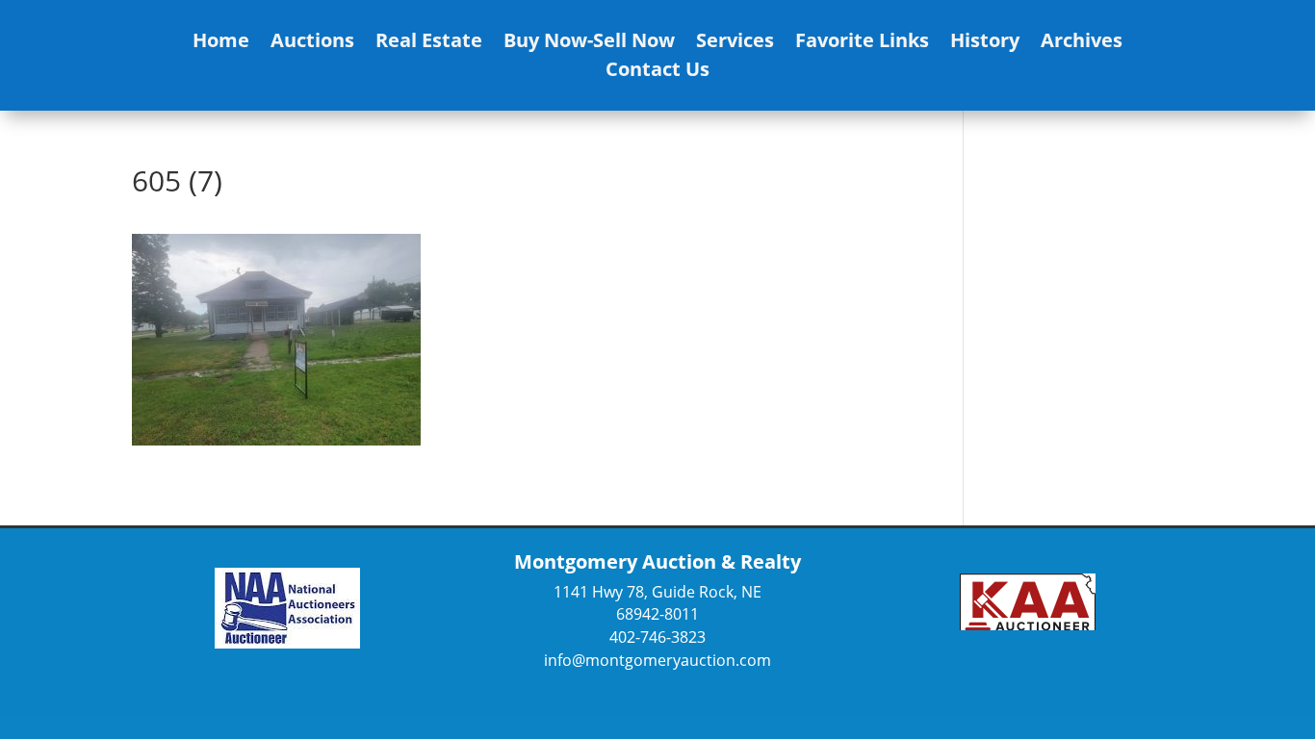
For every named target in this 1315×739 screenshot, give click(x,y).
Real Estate (428, 43)
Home (221, 43)
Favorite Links (862, 43)
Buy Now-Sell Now (589, 43)
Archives (1081, 43)
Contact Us (657, 72)
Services (735, 43)
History (984, 43)
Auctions (312, 43)
